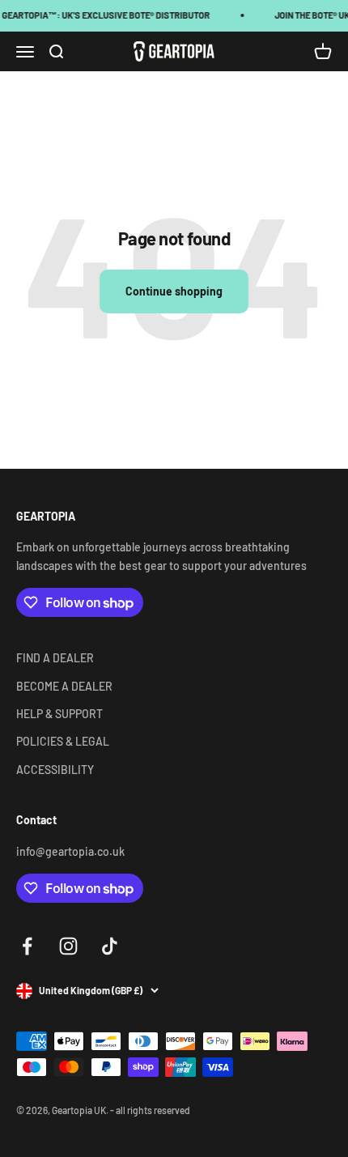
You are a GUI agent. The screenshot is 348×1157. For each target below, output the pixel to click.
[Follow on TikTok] (110, 946)
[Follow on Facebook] (27, 946)
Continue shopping (174, 291)
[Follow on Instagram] (68, 946)
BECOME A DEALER (64, 686)
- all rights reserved (150, 1110)
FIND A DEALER (55, 658)
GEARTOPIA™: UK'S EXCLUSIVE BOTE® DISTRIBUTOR (105, 15)
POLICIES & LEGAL (62, 741)
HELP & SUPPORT (59, 714)
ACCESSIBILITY (55, 769)
